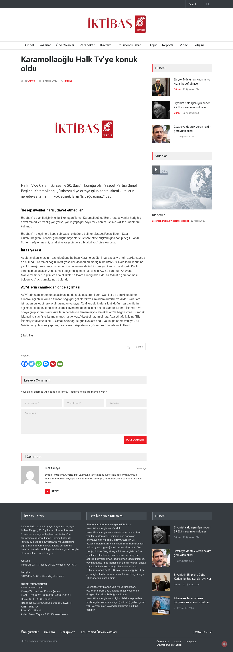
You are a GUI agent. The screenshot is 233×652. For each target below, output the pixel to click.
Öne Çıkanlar (65, 45)
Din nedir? (158, 215)
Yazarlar (45, 45)
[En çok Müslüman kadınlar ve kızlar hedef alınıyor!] (161, 87)
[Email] (60, 364)
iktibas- (68, 80)
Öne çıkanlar (30, 632)
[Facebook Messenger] (46, 364)
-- (174, 136)
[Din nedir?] (182, 187)
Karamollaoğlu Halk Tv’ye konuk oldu (79, 64)
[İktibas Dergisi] (116, 27)
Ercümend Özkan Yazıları (99, 632)
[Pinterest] (53, 364)
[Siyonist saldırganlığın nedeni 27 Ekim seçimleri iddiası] (161, 110)
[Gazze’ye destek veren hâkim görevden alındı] (161, 134)
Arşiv (153, 45)
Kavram (105, 45)
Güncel (29, 45)
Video (184, 45)
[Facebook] (24, 364)
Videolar (185, 221)
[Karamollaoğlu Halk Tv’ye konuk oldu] (84, 129)
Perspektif (87, 45)
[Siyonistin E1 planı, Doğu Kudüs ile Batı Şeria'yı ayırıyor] (161, 582)
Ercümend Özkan (129, 45)
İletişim (198, 45)
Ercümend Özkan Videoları (165, 221)
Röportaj (168, 45)
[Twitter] (31, 364)
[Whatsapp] (38, 364)
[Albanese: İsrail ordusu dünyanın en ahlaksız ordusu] (161, 605)
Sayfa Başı (200, 632)
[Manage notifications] (224, 644)
